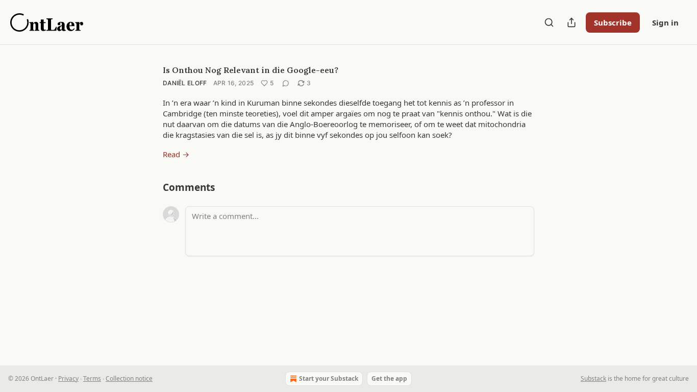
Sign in (665, 22)
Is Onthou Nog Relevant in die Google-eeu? (250, 70)
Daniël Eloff (185, 83)
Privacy (68, 378)
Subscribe (613, 22)
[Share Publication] (571, 22)
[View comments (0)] (285, 83)
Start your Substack (328, 378)
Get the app (389, 378)
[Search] (549, 22)
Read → (176, 154)
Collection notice (129, 378)
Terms (92, 378)
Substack (593, 378)
